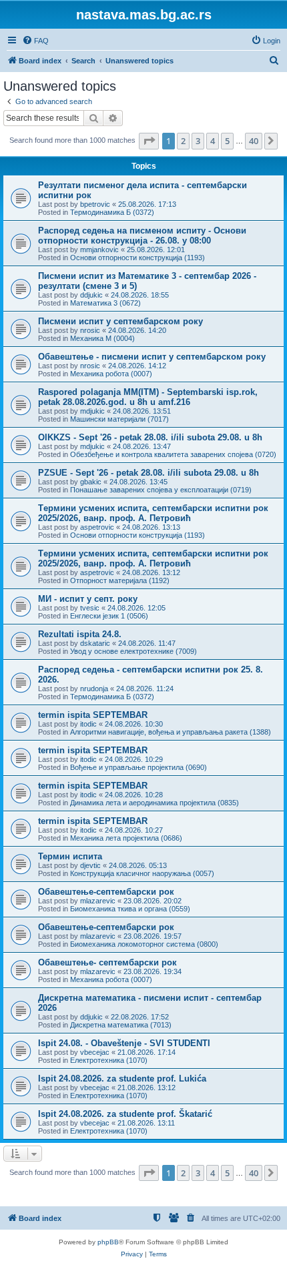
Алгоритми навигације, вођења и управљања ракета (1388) (170, 732)
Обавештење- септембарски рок (107, 962)
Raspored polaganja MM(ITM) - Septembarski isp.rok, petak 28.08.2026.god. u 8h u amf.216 (148, 397)
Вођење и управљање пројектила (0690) (138, 767)
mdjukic (92, 411)
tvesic (89, 608)
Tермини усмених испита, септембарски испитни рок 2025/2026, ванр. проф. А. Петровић (153, 513)
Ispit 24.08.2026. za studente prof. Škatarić (125, 1114)
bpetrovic (95, 204)
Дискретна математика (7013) (121, 1025)
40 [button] (253, 141)
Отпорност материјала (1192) (120, 580)
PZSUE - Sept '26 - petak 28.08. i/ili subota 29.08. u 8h (148, 473)
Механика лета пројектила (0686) (126, 838)
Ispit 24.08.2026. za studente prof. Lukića (122, 1079)
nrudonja (94, 689)
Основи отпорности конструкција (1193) (137, 258)
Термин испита (70, 856)
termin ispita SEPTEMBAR (93, 715)
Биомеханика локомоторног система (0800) (144, 944)
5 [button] (227, 141)
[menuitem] (35, 41)
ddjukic (91, 295)
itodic (88, 724)
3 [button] (198, 141)
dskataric (95, 643)
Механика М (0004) (102, 338)
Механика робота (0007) (111, 374)
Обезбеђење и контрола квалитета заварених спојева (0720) (173, 454)
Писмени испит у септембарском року (120, 321)
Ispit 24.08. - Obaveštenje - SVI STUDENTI (124, 1043)
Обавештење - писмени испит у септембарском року (152, 357)
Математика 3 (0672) (105, 303)
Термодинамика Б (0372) (112, 212)
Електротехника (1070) (109, 1060)
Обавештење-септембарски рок (106, 892)
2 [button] (183, 141)
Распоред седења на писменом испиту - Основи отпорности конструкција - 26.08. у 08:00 (142, 236)
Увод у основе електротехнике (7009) (133, 651)
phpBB (108, 1242)
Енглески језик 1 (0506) (109, 616)
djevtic (90, 865)
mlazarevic (97, 901)
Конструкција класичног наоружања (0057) (142, 873)
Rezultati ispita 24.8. (79, 634)
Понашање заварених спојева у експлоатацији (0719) (161, 490)
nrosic (90, 330)
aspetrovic (97, 527)
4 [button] (212, 141)
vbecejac (94, 1052)
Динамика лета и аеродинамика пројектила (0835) (154, 803)
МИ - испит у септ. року (87, 599)
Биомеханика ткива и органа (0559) (130, 909)
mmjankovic (99, 250)
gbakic (90, 482)
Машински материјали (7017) (119, 419)
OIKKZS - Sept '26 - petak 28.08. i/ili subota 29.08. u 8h (150, 437)
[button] (149, 141)
